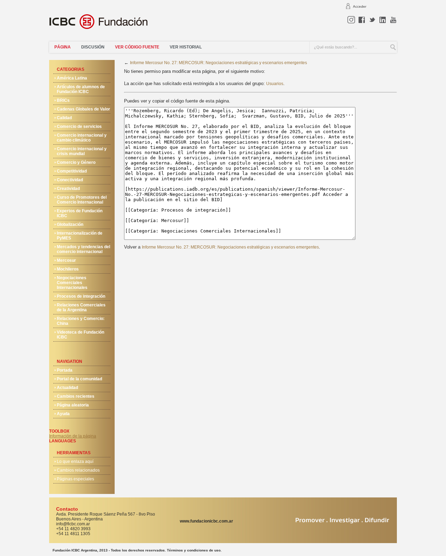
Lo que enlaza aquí (75, 461)
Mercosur (66, 260)
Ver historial (186, 47)
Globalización (70, 224)
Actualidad (67, 387)
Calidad (64, 117)
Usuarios (274, 83)
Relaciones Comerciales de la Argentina (81, 307)
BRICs (63, 100)
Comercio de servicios (79, 126)
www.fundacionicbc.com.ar (206, 521)
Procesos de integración (81, 296)
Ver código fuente (137, 47)
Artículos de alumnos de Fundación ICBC (81, 89)
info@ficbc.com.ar (73, 523)
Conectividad (70, 179)
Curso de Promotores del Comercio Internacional (82, 200)
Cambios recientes (75, 396)
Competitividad (72, 171)
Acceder (359, 6)
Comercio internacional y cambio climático (82, 138)
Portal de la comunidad (79, 378)
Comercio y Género (76, 162)
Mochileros (68, 269)
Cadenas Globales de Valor (83, 109)
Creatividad (68, 188)
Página (62, 47)
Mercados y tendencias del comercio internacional (83, 249)
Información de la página (72, 436)
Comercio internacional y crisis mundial (82, 151)
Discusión (93, 47)
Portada (64, 370)
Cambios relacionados (78, 470)
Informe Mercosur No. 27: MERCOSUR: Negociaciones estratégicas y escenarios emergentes (218, 62)
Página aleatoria (73, 405)
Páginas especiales (75, 479)
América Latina (72, 78)
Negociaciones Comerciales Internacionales (72, 282)
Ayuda (63, 413)
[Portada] (102, 24)
